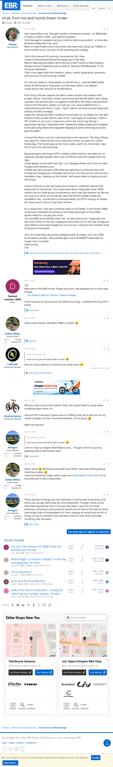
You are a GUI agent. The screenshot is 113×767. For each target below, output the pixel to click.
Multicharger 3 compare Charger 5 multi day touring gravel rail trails (38, 560)
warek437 (15, 565)
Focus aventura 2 (21, 572)
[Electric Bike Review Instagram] (16, 749)
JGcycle (101, 583)
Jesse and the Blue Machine (28, 581)
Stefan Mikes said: (34, 354)
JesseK (13, 584)
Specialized (79, 475)
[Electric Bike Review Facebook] (10, 749)
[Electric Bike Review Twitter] (22, 749)
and (40, 373)
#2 (108, 280)
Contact (20, 743)
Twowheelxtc (98, 561)
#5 (108, 400)
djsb (13, 553)
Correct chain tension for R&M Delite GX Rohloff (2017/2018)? (36, 548)
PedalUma (99, 548)
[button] (33, 5)
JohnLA (14, 596)
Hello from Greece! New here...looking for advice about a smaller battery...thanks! (37, 591)
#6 (108, 432)
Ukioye (8, 22)
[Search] (109, 8)
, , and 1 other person (64, 253)
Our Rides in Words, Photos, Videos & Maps (51, 295)
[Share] (104, 28)
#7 (108, 464)
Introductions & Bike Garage (41, 584)
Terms (11, 743)
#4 (108, 348)
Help (4, 743)
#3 (108, 318)
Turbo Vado (92, 475)
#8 (108, 494)
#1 (108, 28)
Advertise (31, 743)
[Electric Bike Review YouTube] (4, 749)
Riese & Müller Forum (34, 553)
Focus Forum (37, 575)
